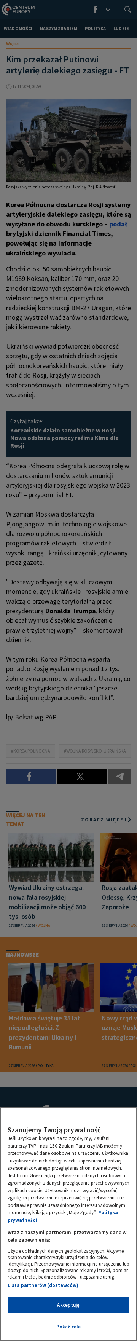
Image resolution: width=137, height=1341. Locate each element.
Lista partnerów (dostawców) (43, 1285)
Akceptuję (68, 1305)
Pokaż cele (68, 1326)
